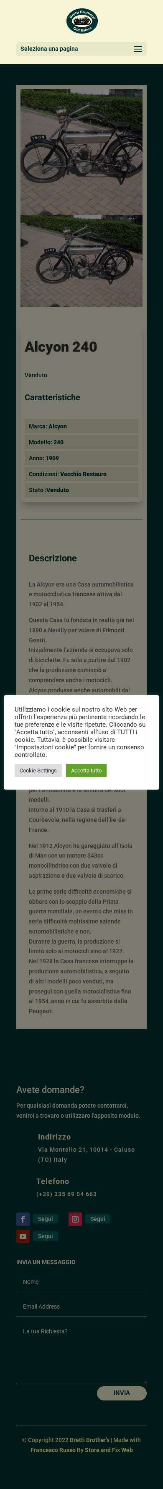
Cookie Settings (38, 770)
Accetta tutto (86, 770)
